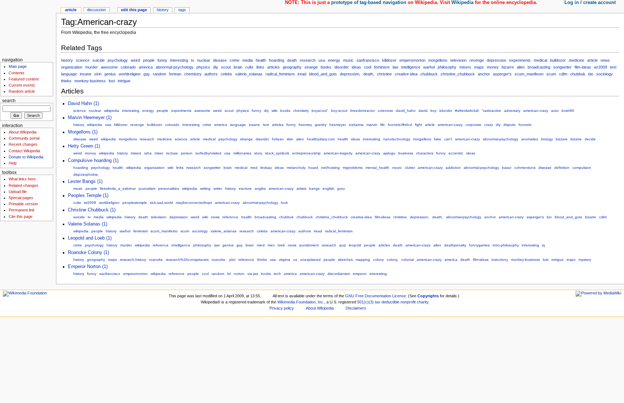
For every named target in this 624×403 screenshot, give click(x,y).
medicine (576, 60)
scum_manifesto (529, 74)
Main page (18, 66)
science (83, 60)
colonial (407, 260)
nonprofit (408, 302)
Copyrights (428, 296)
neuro (397, 168)
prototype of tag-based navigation (368, 2)
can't (448, 139)
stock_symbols (277, 153)
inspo (571, 260)
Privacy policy (281, 308)
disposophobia (85, 174)
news (605, 60)
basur (506, 168)
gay (146, 74)
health (261, 60)
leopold (355, 245)
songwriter (562, 67)
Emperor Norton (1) (88, 266)
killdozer (389, 60)
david (423, 111)
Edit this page (134, 10)
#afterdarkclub (467, 111)
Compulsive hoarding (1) (93, 160)
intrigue (124, 81)
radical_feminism (280, 74)
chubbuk (577, 74)
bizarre (508, 67)
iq (543, 245)
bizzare (562, 139)
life (382, 125)
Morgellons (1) (83, 132)
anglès (260, 188)
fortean (175, 74)
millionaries (242, 153)
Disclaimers (356, 308)
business (405, 153)
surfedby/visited (208, 153)
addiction (453, 168)
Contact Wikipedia (24, 151)
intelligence (410, 67)
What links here (22, 179)
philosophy (447, 67)
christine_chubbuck (458, 74)
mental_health (377, 168)
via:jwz (252, 274)
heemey (305, 125)
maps (479, 67)
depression (496, 60)
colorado (128, 67)
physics (203, 67)
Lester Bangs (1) (85, 181)
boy (433, 111)
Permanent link (22, 210)
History (163, 10)
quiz (342, 245)
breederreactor (362, 111)
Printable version (23, 204)
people (149, 60)
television (458, 60)
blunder (445, 111)
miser (159, 153)
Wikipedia (462, 2)
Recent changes (23, 144)
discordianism (339, 274)
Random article (22, 91)
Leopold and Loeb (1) (90, 238)
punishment (309, 245)
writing (205, 188)
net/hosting (330, 168)
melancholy (296, 168)
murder (91, 67)
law (395, 67)
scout (226, 67)
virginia (284, 260)
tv (192, 60)
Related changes (23, 185)
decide (590, 139)
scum (551, 74)
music (348, 60)
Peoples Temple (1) (88, 195)
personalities (168, 188)
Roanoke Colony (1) (88, 252)
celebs (226, 74)
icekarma (356, 125)
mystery (584, 260)
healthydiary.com (321, 139)
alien (521, 67)
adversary (512, 111)
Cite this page (20, 216)
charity (422, 302)
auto (555, 111)
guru (341, 188)
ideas (356, 67)
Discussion (96, 10)
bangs (314, 188)
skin (97, 74)
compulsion (581, 168)
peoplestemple (134, 203)
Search (9, 100)
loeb (281, 245)
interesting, (378, 274)
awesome (109, 67)
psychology (118, 60)
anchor (484, 74)
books (326, 67)
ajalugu (389, 153)
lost (112, 81)
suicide (98, 60)
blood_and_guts (323, 74)
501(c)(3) (365, 302)
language (69, 74)
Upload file (18, 191)
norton (239, 274)
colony (378, 260)
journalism (147, 188)
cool (367, 67)
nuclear (203, 60)
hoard (313, 168)
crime (234, 60)
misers (465, 67)
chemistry (193, 74)
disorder (341, 67)
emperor (360, 274)
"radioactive (491, 111)
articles (273, 67)
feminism (382, 67)
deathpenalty (455, 245)
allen (437, 245)
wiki (274, 111)
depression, (350, 74)
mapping (363, 260)
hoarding (276, 60)
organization (71, 67)
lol (229, 274)
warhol (429, 67)
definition (561, 168)
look (284, 203)
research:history (133, 260)
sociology (604, 74)
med (253, 168)
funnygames (479, 245)
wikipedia (111, 111)
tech (277, 274)
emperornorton (412, 60)
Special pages (21, 198)
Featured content (24, 79)
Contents (17, 73)
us (295, 260)
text (613, 67)
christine (384, 74)
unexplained (310, 260)
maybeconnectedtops (194, 203)
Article (71, 10)
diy (215, 67)
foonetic (525, 125)
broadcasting (539, 67)
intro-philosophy (506, 245)
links (260, 67)
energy (334, 60)
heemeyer (337, 125)
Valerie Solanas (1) (87, 224)
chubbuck (429, 74)
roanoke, (219, 260)
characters (424, 153)
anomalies (529, 139)
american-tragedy (338, 153)
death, (368, 74)
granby (320, 125)
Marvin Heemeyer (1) (90, 117)
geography (292, 67)
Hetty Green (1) (84, 146)
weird (135, 60)
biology (547, 139)
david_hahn (406, 111)
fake (437, 139)
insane (85, 74)
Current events (22, 85)
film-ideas (583, 67)
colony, (392, 260)
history (67, 60)
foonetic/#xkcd (400, 125)
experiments (520, 60)
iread (302, 74)
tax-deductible (387, 302)
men (271, 245)
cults (249, 67)
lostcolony (499, 260)
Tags (182, 10)
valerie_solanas (249, 74)
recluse (172, 153)
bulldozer (558, 60)
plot (232, 260)
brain (238, 67)
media (247, 60)
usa (321, 60)
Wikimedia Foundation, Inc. (300, 302)
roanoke (156, 260)
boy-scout (339, 111)
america (146, 67)
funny (162, 60)
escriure (245, 188)
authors (211, 74)
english (328, 188)
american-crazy (535, 111)
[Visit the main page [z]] (28, 28)
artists (301, 188)
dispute (509, 125)
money (493, 67)
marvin (372, 125)
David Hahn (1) (83, 103)
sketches (345, 260)
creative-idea (406, 74)
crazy (488, 125)
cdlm (563, 74)
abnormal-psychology (175, 67)
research (308, 60)
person (186, 153)
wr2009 (600, 67)
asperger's (502, 74)
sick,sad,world (161, 203)
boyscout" (320, 111)
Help (13, 163)
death (292, 60)
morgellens (422, 139)
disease (220, 60)
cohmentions (525, 168)
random (159, 74)
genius (110, 74)
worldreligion (129, 74)
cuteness (385, 111)
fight (418, 125)
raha (148, 153)
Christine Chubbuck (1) (92, 210)
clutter (410, 168)
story (258, 153)
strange (311, 67)
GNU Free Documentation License (375, 296)
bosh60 (568, 111)
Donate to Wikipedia (26, 157)
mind (261, 245)
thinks (66, 81)
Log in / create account (590, 2)
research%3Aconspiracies (187, 260)
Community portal (24, 138)
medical (540, 60)
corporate (473, 125)
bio (590, 74)
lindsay (266, 168)
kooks (266, 274)
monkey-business (90, 81)
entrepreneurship (306, 153)
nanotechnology (396, 139)
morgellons (437, 60)
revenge (476, 60)
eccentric (455, 153)
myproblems (353, 168)
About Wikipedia (22, 132)
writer (217, 188)
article (592, 60)
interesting (179, 60)
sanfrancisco (367, 60)
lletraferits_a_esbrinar (118, 188)
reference (230, 217)
